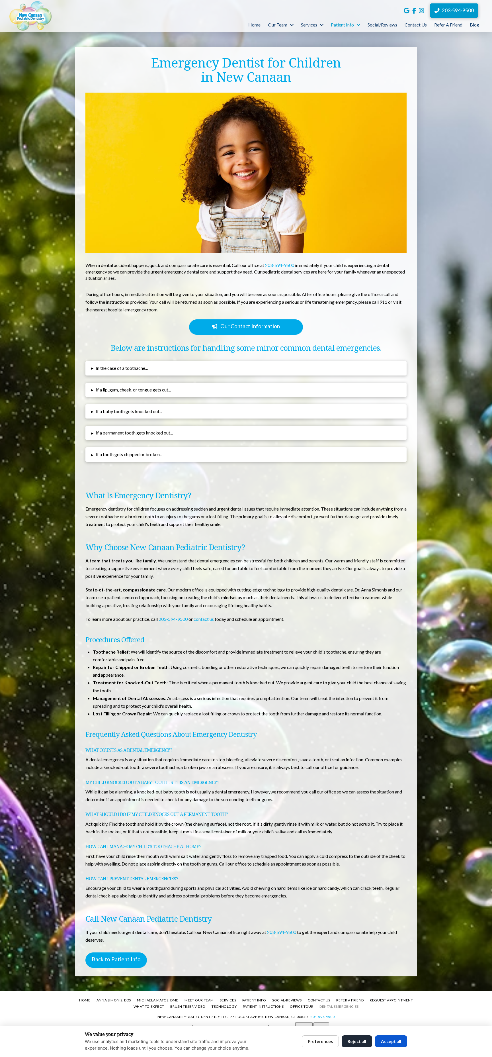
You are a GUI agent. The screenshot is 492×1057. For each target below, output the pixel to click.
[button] (246, 368)
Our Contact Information (250, 326)
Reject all (357, 1041)
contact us (204, 619)
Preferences (320, 1041)
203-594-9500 (279, 265)
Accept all (391, 1041)
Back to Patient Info (116, 959)
